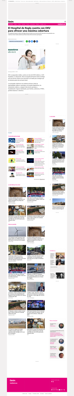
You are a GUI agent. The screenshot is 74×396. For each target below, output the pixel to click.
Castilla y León (43, 24)
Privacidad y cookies (36, 393)
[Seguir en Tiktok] (61, 389)
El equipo (30, 393)
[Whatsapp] (27, 41)
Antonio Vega (10, 241)
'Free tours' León (23, 1)
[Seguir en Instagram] (57, 389)
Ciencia (27, 24)
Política (15, 24)
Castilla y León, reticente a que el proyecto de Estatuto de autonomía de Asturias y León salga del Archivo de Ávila (35, 294)
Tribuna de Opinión (53, 320)
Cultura (19, 24)
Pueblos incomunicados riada (43, 1)
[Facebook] (29, 41)
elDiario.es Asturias (30, 279)
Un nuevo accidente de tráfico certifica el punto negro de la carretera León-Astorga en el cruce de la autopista (16, 331)
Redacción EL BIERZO (12, 261)
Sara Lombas (10, 297)
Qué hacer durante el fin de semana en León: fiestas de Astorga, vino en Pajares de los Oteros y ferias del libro (35, 313)
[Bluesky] (32, 41)
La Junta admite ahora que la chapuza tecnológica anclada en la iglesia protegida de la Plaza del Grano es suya (16, 199)
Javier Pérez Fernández (52, 343)
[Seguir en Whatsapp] (62, 389)
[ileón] (16, 380)
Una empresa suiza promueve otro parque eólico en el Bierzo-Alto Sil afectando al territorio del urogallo (16, 239)
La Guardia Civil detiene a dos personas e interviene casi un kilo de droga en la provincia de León (58, 161)
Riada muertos (49, 1)
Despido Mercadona (36, 1)
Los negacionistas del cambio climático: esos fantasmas (54, 340)
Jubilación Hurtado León (58, 1)
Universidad (32, 24)
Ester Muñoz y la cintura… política (53, 347)
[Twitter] (34, 41)
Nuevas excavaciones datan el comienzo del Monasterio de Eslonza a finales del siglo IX (58, 207)
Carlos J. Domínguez (11, 203)
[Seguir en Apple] (53, 381)
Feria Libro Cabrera (17, 1)
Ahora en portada (12, 224)
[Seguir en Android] (51, 381)
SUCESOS (53, 1)
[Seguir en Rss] (64, 389)
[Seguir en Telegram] (56, 389)
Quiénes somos (24, 393)
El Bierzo (37, 24)
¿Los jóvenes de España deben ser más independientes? (57, 331)
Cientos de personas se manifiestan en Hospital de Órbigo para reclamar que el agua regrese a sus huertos (58, 145)
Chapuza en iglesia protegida (29, 1)
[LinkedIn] (37, 41)
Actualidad (11, 24)
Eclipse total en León (63, 1)
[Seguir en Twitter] (53, 389)
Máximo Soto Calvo (53, 348)
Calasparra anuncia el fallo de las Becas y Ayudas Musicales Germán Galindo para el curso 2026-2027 (52, 255)
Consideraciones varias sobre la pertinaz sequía (53, 354)
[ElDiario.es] (61, 24)
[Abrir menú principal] (65, 21)
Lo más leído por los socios (14, 184)
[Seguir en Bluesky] (51, 389)
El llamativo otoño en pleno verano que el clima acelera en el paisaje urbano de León (35, 218)
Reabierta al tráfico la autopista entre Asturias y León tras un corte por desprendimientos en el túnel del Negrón (35, 276)
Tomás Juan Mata (53, 356)
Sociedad (23, 24)
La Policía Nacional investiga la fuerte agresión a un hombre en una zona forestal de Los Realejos (52, 262)
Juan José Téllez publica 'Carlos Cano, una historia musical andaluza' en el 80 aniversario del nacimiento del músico (52, 275)
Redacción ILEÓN (30, 201)
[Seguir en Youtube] (59, 389)
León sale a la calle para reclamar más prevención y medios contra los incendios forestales (35, 199)
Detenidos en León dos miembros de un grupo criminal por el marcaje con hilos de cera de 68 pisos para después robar (17, 218)
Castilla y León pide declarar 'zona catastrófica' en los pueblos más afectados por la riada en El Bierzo (35, 257)
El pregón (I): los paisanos (53, 324)
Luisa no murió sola (53, 266)
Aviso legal (42, 393)
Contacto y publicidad (48, 393)
